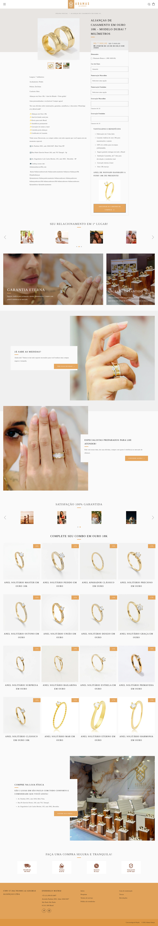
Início (82, 891)
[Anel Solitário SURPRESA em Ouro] (21, 664)
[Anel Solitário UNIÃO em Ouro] (59, 612)
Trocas (121, 894)
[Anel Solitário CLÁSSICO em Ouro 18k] (21, 715)
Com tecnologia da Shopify (133, 922)
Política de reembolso (88, 901)
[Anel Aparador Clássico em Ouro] (98, 561)
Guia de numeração (125, 891)
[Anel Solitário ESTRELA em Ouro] (98, 664)
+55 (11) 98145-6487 (49, 895)
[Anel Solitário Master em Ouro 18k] (21, 561)
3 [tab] (81, 246)
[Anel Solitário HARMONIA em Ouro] (136, 715)
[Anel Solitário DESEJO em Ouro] (98, 612)
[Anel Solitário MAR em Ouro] (59, 715)
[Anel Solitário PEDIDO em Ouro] (59, 561)
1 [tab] (76, 246)
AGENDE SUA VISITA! (65, 813)
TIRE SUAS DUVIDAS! (65, 366)
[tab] (51, 66)
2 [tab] (79, 246)
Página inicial (62, 13)
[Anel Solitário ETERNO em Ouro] (98, 715)
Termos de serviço (87, 898)
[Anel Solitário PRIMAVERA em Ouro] (136, 664)
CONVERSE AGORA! (135, 458)
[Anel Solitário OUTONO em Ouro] (21, 612)
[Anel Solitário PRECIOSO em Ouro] (136, 561)
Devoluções (123, 898)
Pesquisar (84, 894)
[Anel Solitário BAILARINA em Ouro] (59, 664)
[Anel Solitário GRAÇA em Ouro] (136, 612)
